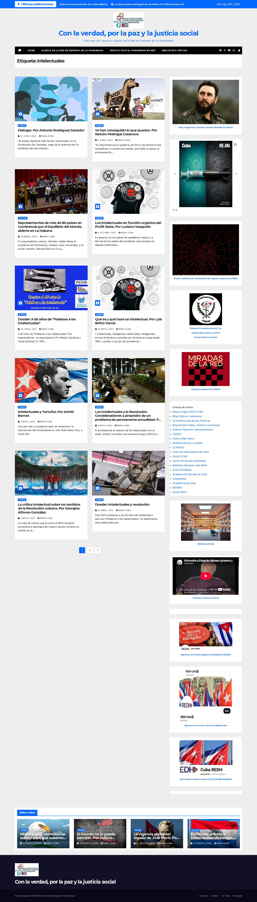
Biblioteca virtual (175, 50)
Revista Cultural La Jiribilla (187, 442)
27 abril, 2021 (106, 510)
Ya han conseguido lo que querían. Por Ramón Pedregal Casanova (126, 132)
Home (31, 50)
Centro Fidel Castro (183, 438)
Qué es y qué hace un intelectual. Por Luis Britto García (128, 321)
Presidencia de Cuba (184, 483)
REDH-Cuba (48, 136)
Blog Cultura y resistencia (187, 416)
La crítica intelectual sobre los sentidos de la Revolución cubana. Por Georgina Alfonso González (49, 508)
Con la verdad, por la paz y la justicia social (129, 33)
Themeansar (69, 896)
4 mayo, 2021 (28, 421)
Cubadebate (179, 478)
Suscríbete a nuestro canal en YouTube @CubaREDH (206, 779)
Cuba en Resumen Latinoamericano (193, 429)
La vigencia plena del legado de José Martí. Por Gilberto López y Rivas (156, 838)
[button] (234, 50)
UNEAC (177, 434)
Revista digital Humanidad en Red (132, 50)
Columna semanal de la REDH (205, 389)
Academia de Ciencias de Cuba (190, 474)
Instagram (237, 896)
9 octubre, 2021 (107, 233)
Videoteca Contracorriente (205, 598)
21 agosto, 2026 (32, 843)
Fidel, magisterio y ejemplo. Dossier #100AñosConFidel (205, 127)
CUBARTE (178, 447)
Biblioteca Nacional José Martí (190, 465)
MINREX (177, 487)
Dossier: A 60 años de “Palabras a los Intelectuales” (47, 321)
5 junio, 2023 (105, 140)
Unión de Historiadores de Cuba (191, 451)
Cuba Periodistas (182, 469)
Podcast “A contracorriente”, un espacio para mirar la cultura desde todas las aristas (205, 332)
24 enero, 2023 (29, 236)
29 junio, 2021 (29, 329)
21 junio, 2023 (29, 136)
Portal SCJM (180, 456)
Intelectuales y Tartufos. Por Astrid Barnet (45, 414)
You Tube (225, 896)
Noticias (23, 218)
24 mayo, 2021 (106, 329)
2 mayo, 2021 (105, 425)
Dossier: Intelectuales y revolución (122, 504)
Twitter (215, 896)
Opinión (22, 125)
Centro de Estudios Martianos (189, 460)
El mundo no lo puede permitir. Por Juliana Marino (96, 838)
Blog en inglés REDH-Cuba (188, 411)
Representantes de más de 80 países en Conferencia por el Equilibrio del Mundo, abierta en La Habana (50, 227)
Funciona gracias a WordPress (29, 896)
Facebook (204, 896)
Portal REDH (180, 492)
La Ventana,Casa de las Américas (191, 420)
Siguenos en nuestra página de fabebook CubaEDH (206, 654)
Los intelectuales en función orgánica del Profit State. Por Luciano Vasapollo (128, 225)
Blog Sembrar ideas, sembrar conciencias (196, 425)
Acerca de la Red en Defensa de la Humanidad (72, 50)
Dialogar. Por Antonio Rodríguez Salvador (51, 130)
